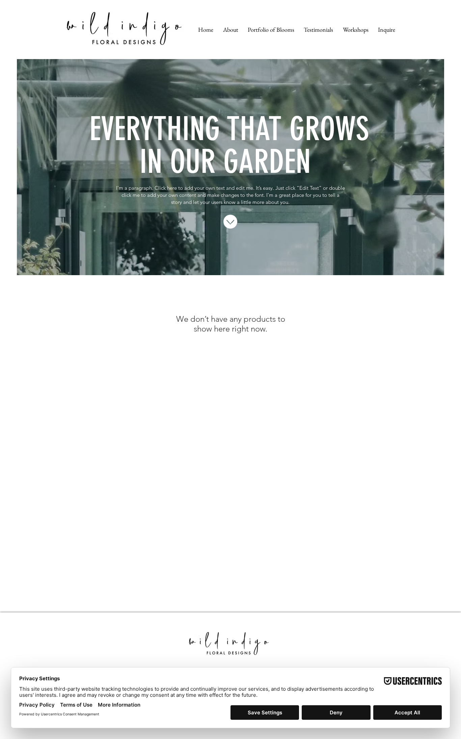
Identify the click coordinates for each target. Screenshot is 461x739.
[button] (230, 29)
